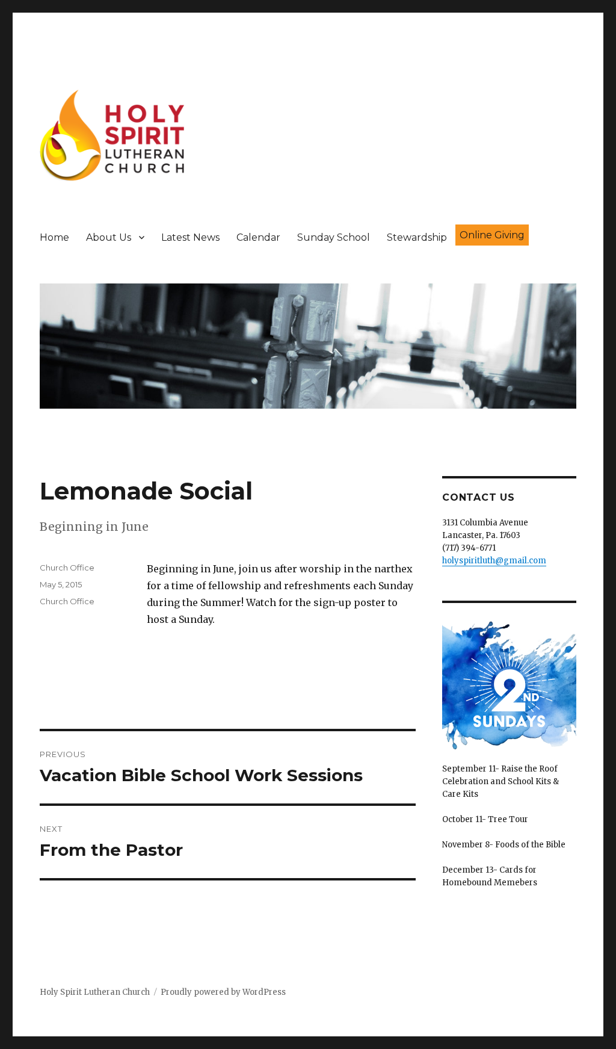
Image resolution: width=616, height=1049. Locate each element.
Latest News (190, 237)
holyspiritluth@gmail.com (494, 560)
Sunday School (333, 237)
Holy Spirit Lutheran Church (95, 992)
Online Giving (492, 235)
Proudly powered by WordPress (223, 992)
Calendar (258, 237)
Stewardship (417, 237)
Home (54, 237)
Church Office (67, 567)
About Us (108, 237)
